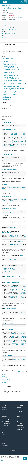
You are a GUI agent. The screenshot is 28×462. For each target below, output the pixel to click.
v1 (20, 137)
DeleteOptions (24, 137)
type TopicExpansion (7, 96)
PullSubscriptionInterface (11, 282)
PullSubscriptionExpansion (12, 276)
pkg (18, 7)
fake (4, 389)
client (22, 7)
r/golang (3, 441)
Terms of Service (14, 452)
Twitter (3, 434)
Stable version (17, 27)
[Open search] (22, 2)
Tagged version (6, 27)
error (11, 200)
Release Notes (20, 425)
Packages (4, 416)
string (12, 137)
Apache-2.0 (20, 17)
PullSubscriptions (7, 232)
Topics (21, 255)
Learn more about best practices (8, 29)
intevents (19, 8)
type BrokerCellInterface (8, 60)
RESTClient (22, 241)
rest (9, 187)
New (5, 184)
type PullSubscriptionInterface (9, 93)
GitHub (3, 436)
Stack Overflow (20, 411)
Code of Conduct (20, 429)
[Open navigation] (25, 2)
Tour (17, 409)
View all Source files (21, 371)
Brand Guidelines (20, 427)
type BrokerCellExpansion (8, 58)
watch (20, 142)
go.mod (6, 24)
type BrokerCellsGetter (7, 61)
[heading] (5, 2)
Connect (4, 432)
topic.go (4, 382)
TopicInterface (12, 259)
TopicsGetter (7, 271)
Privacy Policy (14, 454)
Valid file (6, 24)
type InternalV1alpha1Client (8, 63)
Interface (24, 142)
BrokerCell (15, 133)
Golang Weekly (5, 445)
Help (17, 413)
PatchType (21, 144)
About (18, 416)
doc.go (3, 376)
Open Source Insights (7, 37)
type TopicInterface (6, 97)
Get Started (20, 405)
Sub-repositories (5, 421)
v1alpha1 (3, 10)
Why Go (4, 405)
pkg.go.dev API (5, 425)
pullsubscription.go (6, 381)
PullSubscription (17, 286)
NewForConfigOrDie (10, 208)
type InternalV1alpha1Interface (9, 89)
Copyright (14, 450)
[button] (2, 24)
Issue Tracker (19, 423)
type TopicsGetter (6, 99)
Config (17, 199)
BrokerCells (22, 222)
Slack (3, 439)
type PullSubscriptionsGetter (9, 94)
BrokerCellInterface (10, 129)
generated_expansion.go (8, 377)
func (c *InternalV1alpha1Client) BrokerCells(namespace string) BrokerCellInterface (11, 75)
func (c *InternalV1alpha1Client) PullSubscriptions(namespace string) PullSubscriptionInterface (13, 80)
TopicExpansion (8, 323)
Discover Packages (6, 5)
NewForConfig (8, 196)
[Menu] (14, 41)
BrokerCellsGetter (9, 155)
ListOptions (14, 141)
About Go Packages (6, 423)
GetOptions (21, 140)
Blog (17, 421)
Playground (19, 407)
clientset (3, 8)
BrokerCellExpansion (10, 123)
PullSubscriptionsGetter (10, 269)
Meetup (3, 443)
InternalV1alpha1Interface (11, 263)
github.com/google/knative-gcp (8, 7)
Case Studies (4, 409)
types (17, 144)
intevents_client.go (6, 379)
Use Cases (4, 407)
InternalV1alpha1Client (10, 169)
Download (19, 419)
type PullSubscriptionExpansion (9, 91)
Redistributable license (19, 24)
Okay (25, 458)
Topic (14, 333)
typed (14, 8)
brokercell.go (5, 374)
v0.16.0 (5, 15)
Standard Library (5, 419)
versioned (9, 8)
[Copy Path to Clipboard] (6, 10)
